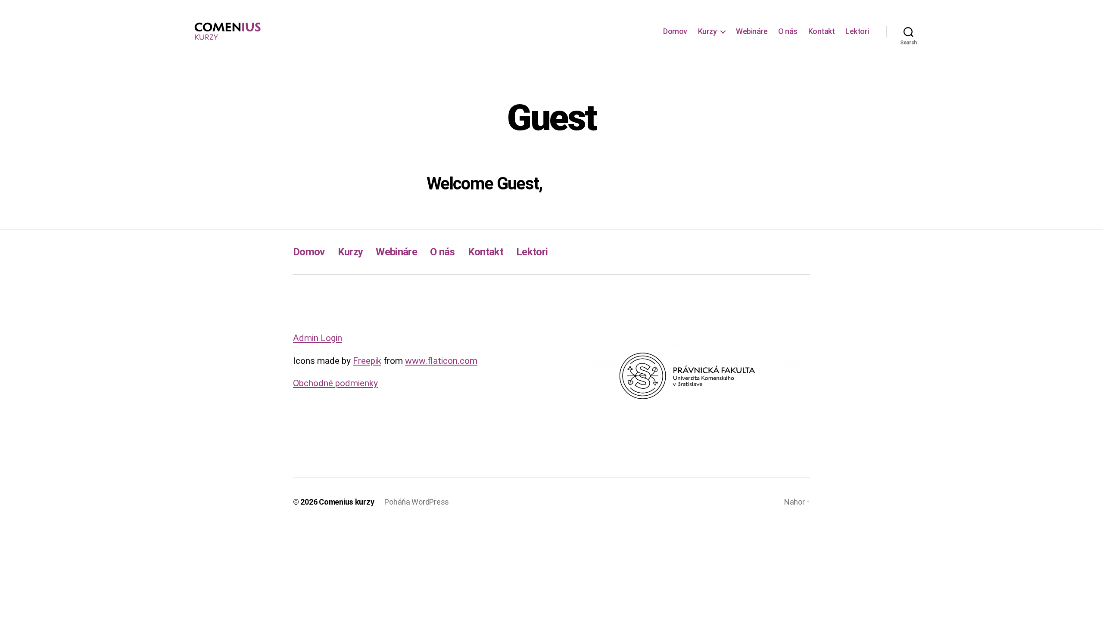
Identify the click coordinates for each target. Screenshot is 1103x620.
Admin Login (317, 338)
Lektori (857, 31)
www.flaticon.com (441, 361)
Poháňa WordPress (416, 501)
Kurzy (707, 31)
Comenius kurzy (346, 501)
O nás (788, 31)
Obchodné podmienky (335, 383)
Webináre (751, 31)
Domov (675, 31)
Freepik (367, 361)
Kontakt (821, 31)
